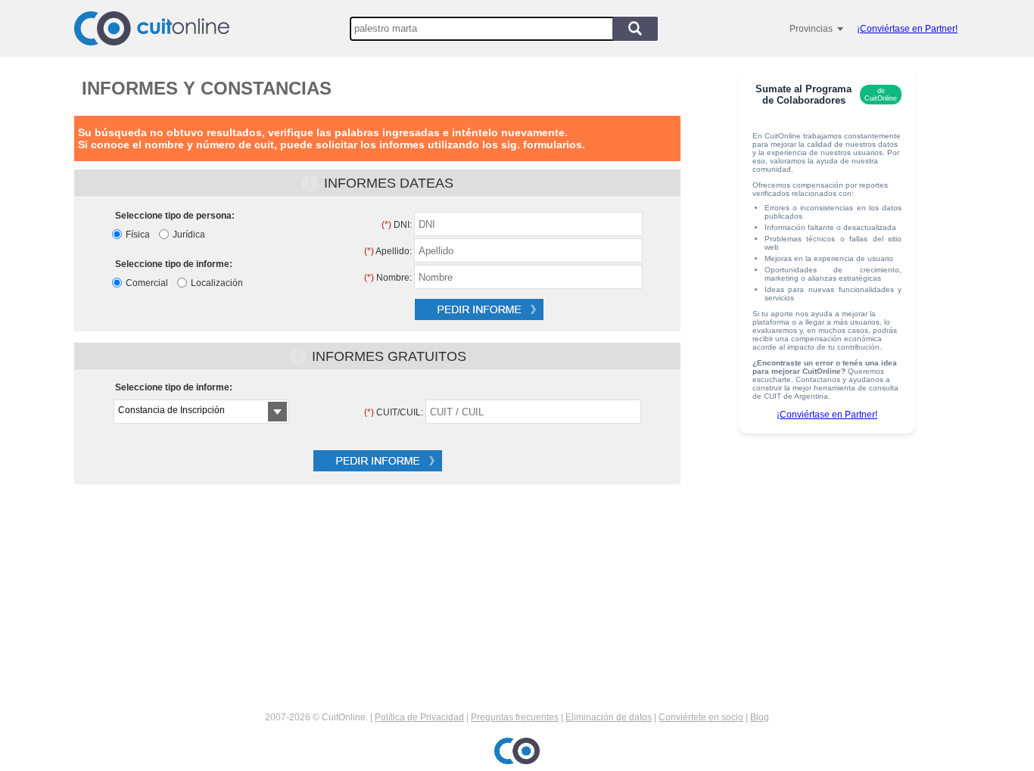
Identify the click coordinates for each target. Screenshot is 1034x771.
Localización (217, 283)
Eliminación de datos (608, 717)
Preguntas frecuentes (515, 717)
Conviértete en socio (701, 717)
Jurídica (189, 234)
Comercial (147, 283)
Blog (759, 717)
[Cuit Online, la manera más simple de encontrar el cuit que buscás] (151, 28)
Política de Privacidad (419, 717)
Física (138, 234)
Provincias (811, 28)
